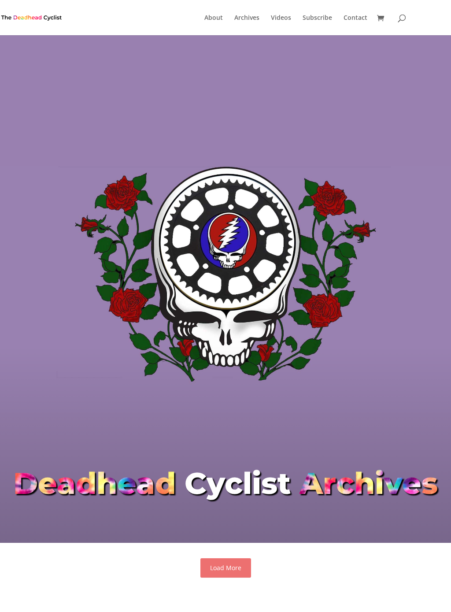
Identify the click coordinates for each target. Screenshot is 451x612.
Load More (225, 568)
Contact (355, 18)
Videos (281, 18)
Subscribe (317, 18)
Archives (246, 18)
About (213, 18)
